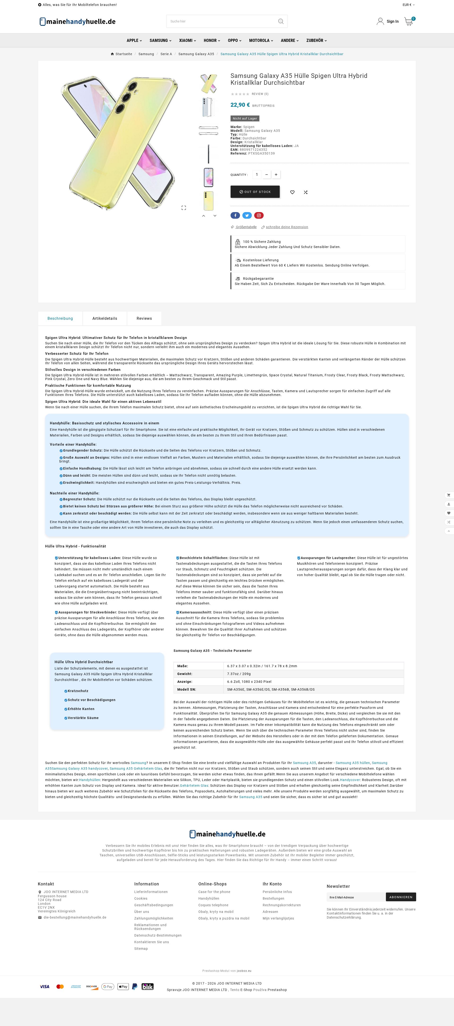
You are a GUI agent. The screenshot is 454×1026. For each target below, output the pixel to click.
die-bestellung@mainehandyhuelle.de (75, 917)
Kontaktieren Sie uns (151, 942)
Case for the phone (214, 892)
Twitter (247, 215)
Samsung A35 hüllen (353, 763)
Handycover (350, 780)
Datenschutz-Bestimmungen (158, 935)
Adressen (270, 912)
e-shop (246, 990)
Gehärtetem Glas (194, 785)
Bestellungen (273, 898)
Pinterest (259, 215)
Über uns (141, 912)
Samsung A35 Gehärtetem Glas (136, 768)
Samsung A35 (304, 763)
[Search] (281, 21)
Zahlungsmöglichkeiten (153, 918)
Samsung (138, 763)
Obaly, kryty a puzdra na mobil (223, 918)
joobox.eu (244, 971)
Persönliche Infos (277, 892)
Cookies (141, 898)
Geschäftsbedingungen (153, 905)
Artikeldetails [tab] (104, 318)
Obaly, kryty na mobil (216, 912)
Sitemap (141, 948)
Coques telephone (213, 905)
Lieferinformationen (151, 892)
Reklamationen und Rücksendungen (150, 927)
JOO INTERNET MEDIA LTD (205, 990)
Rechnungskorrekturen (282, 905)
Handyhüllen (89, 780)
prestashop (277, 990)
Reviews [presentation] (144, 318)
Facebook (235, 215)
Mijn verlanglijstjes (278, 918)
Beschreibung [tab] (60, 318)
